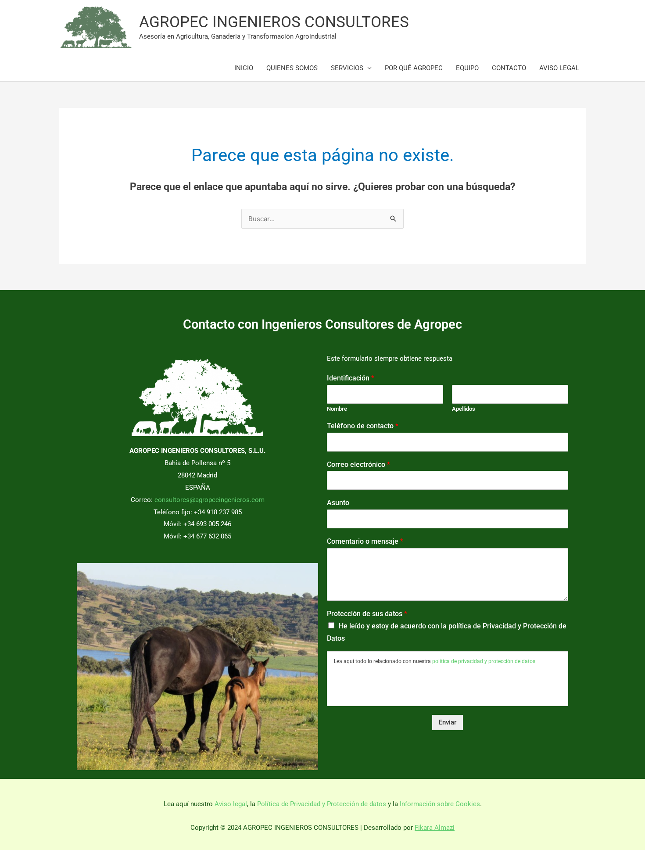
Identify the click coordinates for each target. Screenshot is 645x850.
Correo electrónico (358, 464)
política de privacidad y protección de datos (483, 661)
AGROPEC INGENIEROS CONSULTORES (274, 22)
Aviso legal (231, 804)
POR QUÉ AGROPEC (414, 68)
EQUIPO (467, 68)
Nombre (337, 408)
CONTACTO (509, 68)
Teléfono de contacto (362, 426)
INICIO (243, 68)
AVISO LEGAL (559, 68)
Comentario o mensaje (365, 541)
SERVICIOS (347, 68)
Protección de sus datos (367, 614)
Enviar (447, 722)
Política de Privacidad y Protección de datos (321, 804)
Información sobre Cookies (440, 804)
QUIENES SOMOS (292, 68)
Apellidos (463, 408)
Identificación (350, 378)
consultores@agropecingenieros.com (209, 500)
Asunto (338, 503)
